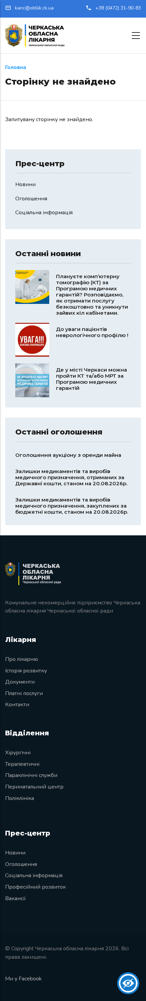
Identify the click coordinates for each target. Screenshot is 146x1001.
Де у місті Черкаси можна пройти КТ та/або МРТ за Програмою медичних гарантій (91, 378)
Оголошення (31, 198)
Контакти (17, 704)
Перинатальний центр (34, 787)
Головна (15, 67)
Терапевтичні (22, 764)
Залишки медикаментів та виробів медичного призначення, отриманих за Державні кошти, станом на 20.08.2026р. (71, 477)
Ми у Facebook (23, 978)
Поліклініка (19, 798)
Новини (25, 184)
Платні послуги (24, 693)
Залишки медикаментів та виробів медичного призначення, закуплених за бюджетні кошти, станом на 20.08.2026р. (71, 505)
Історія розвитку (26, 670)
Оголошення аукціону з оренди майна (68, 455)
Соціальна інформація (44, 212)
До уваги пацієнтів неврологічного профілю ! (92, 332)
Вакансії (15, 898)
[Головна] (35, 35)
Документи (20, 682)
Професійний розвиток (35, 887)
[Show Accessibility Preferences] (128, 983)
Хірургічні (18, 752)
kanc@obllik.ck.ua (34, 8)
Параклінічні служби (31, 775)
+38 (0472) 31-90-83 (118, 8)
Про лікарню (21, 659)
